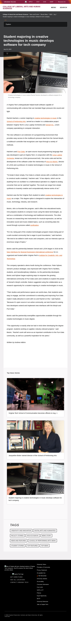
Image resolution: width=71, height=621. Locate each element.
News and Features (18, 540)
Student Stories (17, 545)
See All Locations (18, 579)
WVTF (38, 598)
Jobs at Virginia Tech (42, 604)
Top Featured (32, 545)
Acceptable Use (41, 573)
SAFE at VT (40, 590)
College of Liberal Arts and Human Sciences (16, 14)
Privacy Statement (42, 570)
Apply (31, 2)
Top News (44, 545)
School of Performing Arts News (42, 540)
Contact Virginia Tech (19, 582)
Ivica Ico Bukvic (52, 162)
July (55, 14)
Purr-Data (21, 152)
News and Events (35, 14)
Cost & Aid (40, 587)
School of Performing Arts (16, 121)
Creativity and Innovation (21, 530)
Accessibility (40, 581)
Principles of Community (43, 567)
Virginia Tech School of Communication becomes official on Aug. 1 (33, 413)
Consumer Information (43, 584)
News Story (46, 535)
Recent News (45, 14)
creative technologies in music (45, 118)
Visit (37, 2)
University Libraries (42, 578)
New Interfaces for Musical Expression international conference (30, 252)
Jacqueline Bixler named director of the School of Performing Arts (33, 455)
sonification (34, 225)
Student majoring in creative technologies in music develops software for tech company (26, 16)
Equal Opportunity (42, 595)
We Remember (42, 575)
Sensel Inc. (50, 125)
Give (44, 2)
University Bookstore (42, 601)
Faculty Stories (17, 535)
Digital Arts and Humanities (45, 530)
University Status (41, 564)
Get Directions (17, 577)
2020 (51, 14)
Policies (39, 593)
